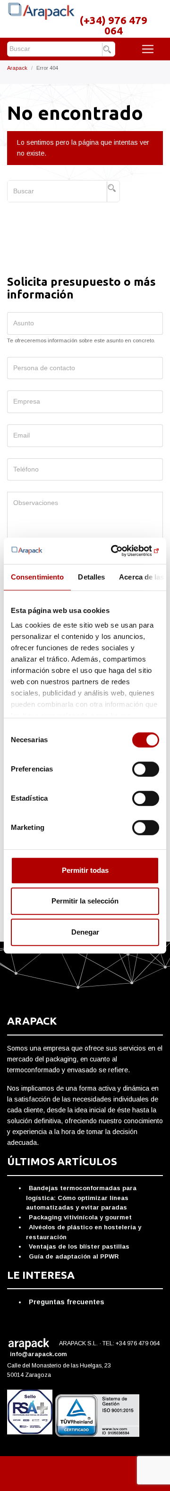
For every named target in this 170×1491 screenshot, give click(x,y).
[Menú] (147, 49)
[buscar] (108, 49)
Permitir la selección (85, 901)
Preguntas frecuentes (66, 1302)
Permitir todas (85, 870)
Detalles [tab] (91, 577)
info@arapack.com (39, 1354)
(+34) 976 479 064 (113, 25)
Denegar (85, 932)
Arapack (17, 68)
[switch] (145, 769)
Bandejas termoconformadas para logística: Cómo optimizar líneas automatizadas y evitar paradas (81, 1198)
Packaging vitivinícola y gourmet (80, 1217)
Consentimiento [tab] (37, 577)
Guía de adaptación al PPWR (74, 1256)
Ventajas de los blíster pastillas (79, 1246)
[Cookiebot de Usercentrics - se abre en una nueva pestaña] (120, 551)
